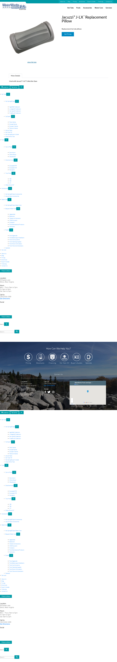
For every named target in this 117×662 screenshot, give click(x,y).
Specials (88, 363)
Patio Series (12, 122)
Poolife (7, 230)
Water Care (99, 8)
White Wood (12, 154)
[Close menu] (21, 87)
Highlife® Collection (14, 107)
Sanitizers (12, 226)
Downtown (12, 152)
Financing (100, 1)
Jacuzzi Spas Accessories (12, 196)
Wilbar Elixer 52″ (9, 185)
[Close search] (6, 324)
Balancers (12, 216)
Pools (78, 8)
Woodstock (12, 156)
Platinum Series (13, 128)
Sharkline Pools (9, 160)
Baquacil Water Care (10, 208)
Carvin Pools (8, 147)
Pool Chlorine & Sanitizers (16, 246)
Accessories (87, 8)
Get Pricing (67, 34)
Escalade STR (13, 168)
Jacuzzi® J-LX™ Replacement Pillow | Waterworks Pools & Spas (14, 7)
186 (10, 181)
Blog (69, 1)
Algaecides (12, 214)
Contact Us (109, 1)
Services (109, 8)
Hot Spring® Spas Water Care (13, 205)
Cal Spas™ (8, 116)
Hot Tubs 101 (8, 132)
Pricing (75, 1)
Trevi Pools (8, 173)
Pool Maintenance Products (16, 224)
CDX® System (13, 220)
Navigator (12, 170)
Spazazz (7, 248)
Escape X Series (13, 126)
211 (10, 183)
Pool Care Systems (14, 240)
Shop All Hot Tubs (10, 136)
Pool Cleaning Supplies (15, 242)
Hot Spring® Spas (10, 101)
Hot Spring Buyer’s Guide (12, 134)
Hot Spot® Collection (15, 111)
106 (10, 179)
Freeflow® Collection (15, 113)
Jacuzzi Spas (8, 130)
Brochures (82, 1)
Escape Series (13, 124)
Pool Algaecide (13, 235)
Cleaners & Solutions (15, 218)
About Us (62, 1)
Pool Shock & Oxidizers (15, 244)
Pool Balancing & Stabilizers (16, 238)
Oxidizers (11, 222)
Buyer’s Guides (91, 1)
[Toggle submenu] (8, 94)
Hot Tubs (70, 8)
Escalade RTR (13, 166)
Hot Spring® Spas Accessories (13, 194)
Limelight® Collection (15, 109)
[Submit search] (16, 331)
